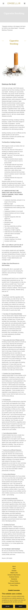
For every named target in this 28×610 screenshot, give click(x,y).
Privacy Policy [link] (14, 581)
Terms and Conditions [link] (14, 583)
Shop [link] (14, 568)
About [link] (14, 566)
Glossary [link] (14, 570)
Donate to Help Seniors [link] (14, 575)
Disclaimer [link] (14, 579)
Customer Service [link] (14, 577)
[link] (14, 3)
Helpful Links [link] (14, 572)
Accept (20, 606)
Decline (7, 606)
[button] (4, 3)
